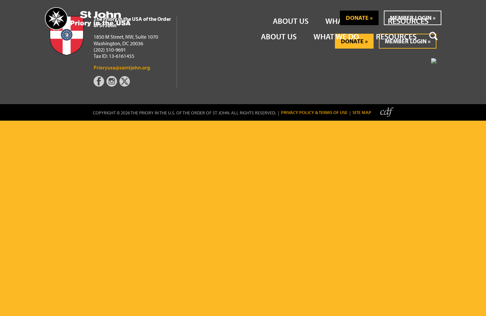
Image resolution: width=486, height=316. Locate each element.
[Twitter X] (125, 84)
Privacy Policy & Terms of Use (314, 112)
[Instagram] (112, 84)
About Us (279, 36)
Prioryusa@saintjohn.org (122, 67)
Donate (357, 17)
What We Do (336, 36)
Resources (396, 36)
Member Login (410, 17)
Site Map (361, 112)
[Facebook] (100, 84)
